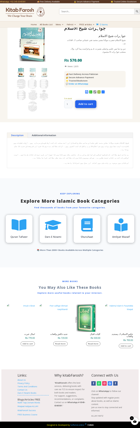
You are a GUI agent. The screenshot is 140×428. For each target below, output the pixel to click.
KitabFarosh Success (27, 410)
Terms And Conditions (27, 386)
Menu (58, 24)
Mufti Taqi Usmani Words (29, 402)
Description (17, 135)
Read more (60, 343)
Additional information (44, 135)
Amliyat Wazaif (121, 236)
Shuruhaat (87, 236)
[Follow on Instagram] (104, 383)
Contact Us (22, 389)
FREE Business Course (27, 415)
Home (34, 24)
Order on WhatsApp (78, 84)
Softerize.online (77, 425)
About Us (22, 380)
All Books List (46, 24)
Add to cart (85, 104)
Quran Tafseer (19, 236)
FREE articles (85, 24)
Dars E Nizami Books (27, 393)
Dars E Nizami (53, 236)
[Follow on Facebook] (93, 383)
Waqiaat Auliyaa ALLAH (28, 406)
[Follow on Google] (110, 383)
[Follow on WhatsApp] (99, 383)
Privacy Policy (24, 383)
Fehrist (70, 24)
